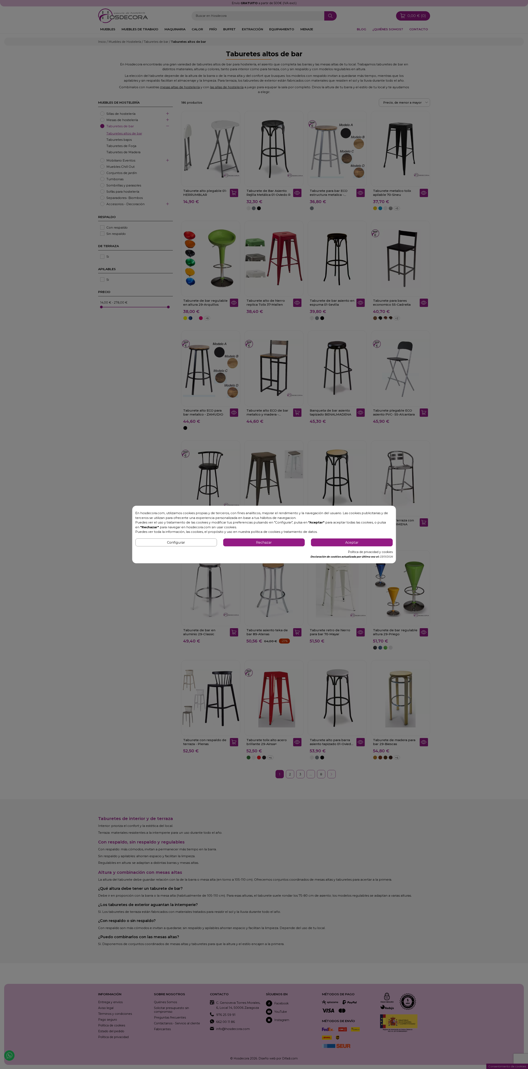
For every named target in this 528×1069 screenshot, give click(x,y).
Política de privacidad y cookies (370, 552)
